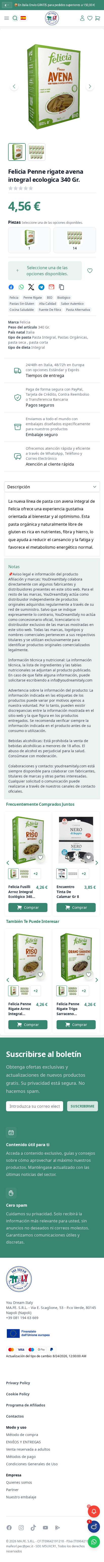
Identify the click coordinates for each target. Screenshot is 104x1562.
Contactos (15, 1416)
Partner (12, 1489)
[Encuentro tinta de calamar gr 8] (76, 840)
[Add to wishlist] (40, 857)
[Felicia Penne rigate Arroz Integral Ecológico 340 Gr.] (27, 957)
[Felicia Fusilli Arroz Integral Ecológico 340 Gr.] (27, 840)
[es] (23, 18)
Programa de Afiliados (25, 1405)
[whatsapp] (21, 287)
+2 (36, 873)
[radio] (29, 240)
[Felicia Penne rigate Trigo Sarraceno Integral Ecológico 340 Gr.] (76, 957)
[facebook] (11, 287)
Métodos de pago (21, 1456)
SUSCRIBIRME (82, 1106)
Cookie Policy (18, 1394)
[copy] (62, 287)
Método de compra (22, 1434)
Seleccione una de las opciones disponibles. (47, 270)
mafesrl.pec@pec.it (19, 1546)
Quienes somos (19, 1482)
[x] (31, 287)
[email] (51, 287)
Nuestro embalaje (21, 1497)
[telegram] (41, 287)
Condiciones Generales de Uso (32, 1464)
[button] (9, 864)
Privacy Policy (18, 1382)
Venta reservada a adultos (28, 1449)
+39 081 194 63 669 (22, 1317)
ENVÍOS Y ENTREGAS (24, 1442)
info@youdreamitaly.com (71, 680)
